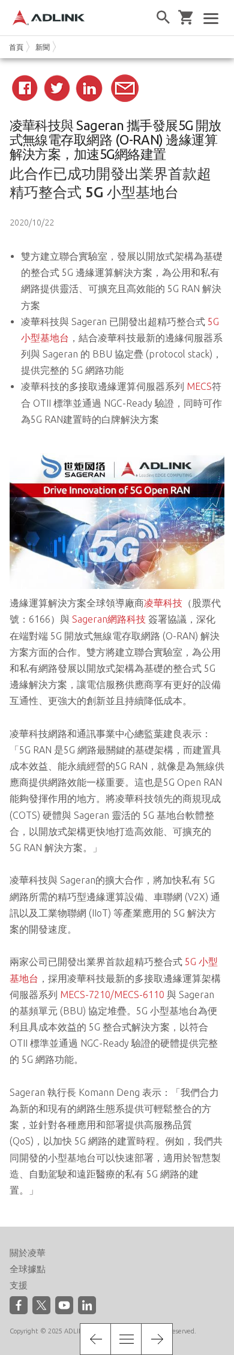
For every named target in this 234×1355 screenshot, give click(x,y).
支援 (19, 1285)
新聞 (42, 47)
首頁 (16, 47)
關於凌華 (28, 1253)
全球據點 (28, 1269)
